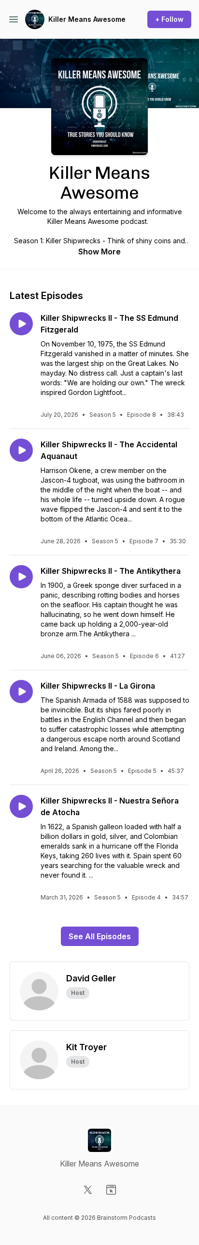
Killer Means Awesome (87, 19)
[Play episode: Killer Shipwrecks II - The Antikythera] (21, 576)
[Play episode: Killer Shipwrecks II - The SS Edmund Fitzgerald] (21, 323)
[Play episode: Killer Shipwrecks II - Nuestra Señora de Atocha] (21, 806)
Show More (99, 251)
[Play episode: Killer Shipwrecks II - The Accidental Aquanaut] (21, 450)
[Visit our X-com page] (88, 1190)
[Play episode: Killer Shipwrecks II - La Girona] (21, 691)
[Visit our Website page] (111, 1190)
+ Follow (169, 19)
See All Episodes (100, 936)
